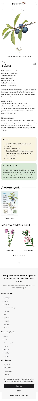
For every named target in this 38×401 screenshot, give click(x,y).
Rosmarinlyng (28, 250)
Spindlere (7, 311)
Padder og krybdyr (9, 308)
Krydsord (7, 364)
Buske (6, 346)
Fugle (6, 301)
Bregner (6, 349)
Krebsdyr (7, 318)
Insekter (6, 304)
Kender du (7, 368)
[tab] (13, 255)
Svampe (6, 356)
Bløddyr (6, 321)
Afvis (19, 391)
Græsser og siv (8, 343)
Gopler (6, 328)
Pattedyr (6, 298)
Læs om (6, 374)
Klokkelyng (10, 250)
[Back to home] (19, 3)
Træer (6, 336)
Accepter (19, 386)
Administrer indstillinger (19, 395)
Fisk (5, 314)
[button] (2, 3)
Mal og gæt (7, 371)
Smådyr (6, 324)
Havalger (7, 353)
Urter (5, 339)
